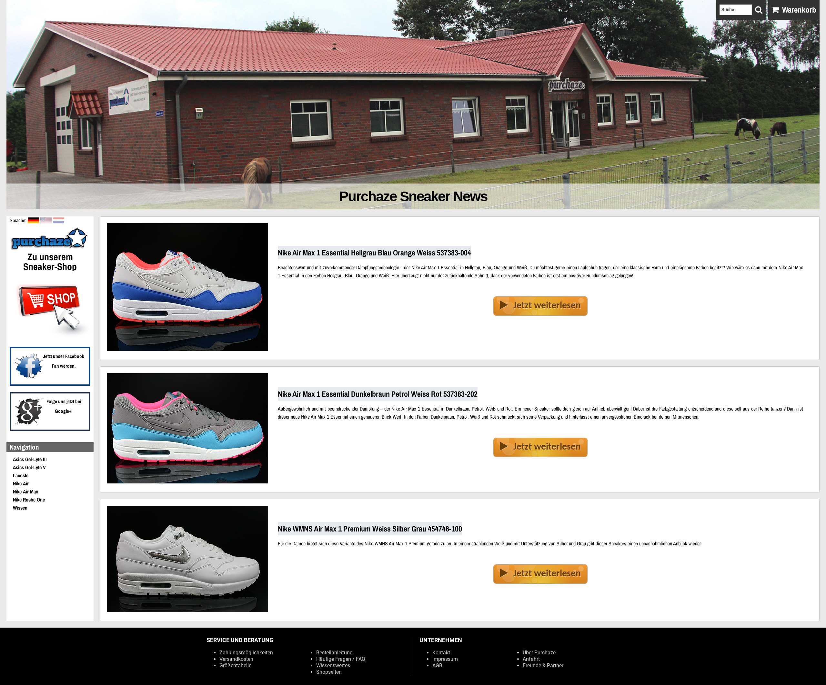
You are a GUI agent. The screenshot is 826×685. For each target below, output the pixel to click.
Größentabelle (235, 665)
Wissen (20, 507)
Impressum (445, 659)
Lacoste (20, 475)
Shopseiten (329, 672)
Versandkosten (236, 659)
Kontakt (441, 653)
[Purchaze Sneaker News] (50, 249)
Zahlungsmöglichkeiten (246, 653)
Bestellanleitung (334, 653)
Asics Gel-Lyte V (29, 467)
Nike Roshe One (29, 499)
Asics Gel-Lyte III (30, 459)
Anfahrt (531, 659)
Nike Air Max (25, 491)
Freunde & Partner (543, 665)
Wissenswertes (333, 665)
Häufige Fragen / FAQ (340, 659)
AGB (437, 665)
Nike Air (21, 483)
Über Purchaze (539, 653)
